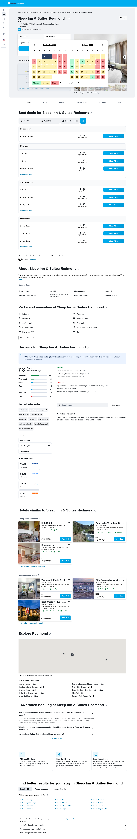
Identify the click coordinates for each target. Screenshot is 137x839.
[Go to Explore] (3, 28)
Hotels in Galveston (26, 809)
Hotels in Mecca (60, 800)
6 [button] (34, 61)
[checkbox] (29, 465)
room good (32, 419)
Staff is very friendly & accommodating (74, 374)
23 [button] (50, 72)
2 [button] (49, 56)
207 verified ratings (34, 29)
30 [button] (50, 77)
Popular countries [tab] (41, 789)
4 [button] (59, 56)
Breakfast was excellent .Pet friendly (73, 371)
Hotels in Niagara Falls (99, 809)
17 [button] (55, 66)
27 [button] (34, 77)
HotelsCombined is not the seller (32, 825)
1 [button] (44, 56)
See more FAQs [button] (56, 739)
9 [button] (49, 61)
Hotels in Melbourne (98, 800)
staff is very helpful (25, 424)
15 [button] (44, 66)
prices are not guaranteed (66, 819)
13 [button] (34, 66)
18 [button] (60, 66)
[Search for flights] (3, 10)
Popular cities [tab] (25, 789)
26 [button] (65, 72)
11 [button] (60, 61)
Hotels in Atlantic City (63, 806)
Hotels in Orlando (61, 803)
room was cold (43, 419)
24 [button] (55, 72)
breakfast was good (41, 424)
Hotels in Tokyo (60, 809)
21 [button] (39, 72)
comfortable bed (36, 414)
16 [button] (50, 66)
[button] (3, 3)
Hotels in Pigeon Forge (27, 803)
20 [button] (34, 72)
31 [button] (103, 77)
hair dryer (22, 419)
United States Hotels (30, 12)
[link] (33, 566)
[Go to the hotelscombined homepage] (16, 3)
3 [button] (54, 56)
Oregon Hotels (48, 12)
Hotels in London (97, 806)
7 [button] (39, 61)
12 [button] (65, 61)
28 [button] (39, 77)
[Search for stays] (3, 14)
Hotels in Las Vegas (26, 800)
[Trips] (3, 34)
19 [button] (65, 66)
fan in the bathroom (26, 429)
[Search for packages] (3, 23)
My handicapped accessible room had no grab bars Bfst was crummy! (84, 386)
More (20, 279)
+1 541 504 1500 (24, 26)
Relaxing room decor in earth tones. (73, 377)
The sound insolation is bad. (70, 389)
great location (24, 414)
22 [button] (44, 72)
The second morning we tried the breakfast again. (77, 392)
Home (19, 12)
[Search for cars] (3, 19)
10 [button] (55, 61)
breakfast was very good (38, 410)
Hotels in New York (26, 806)
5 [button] (65, 56)
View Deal (65, 539)
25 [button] (60, 72)
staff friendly (23, 410)
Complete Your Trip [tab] (59, 789)
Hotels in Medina (97, 803)
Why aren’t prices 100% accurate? (33, 833)
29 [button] (44, 77)
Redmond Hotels (65, 12)
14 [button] (39, 66)
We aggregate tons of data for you (32, 829)
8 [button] (44, 61)
